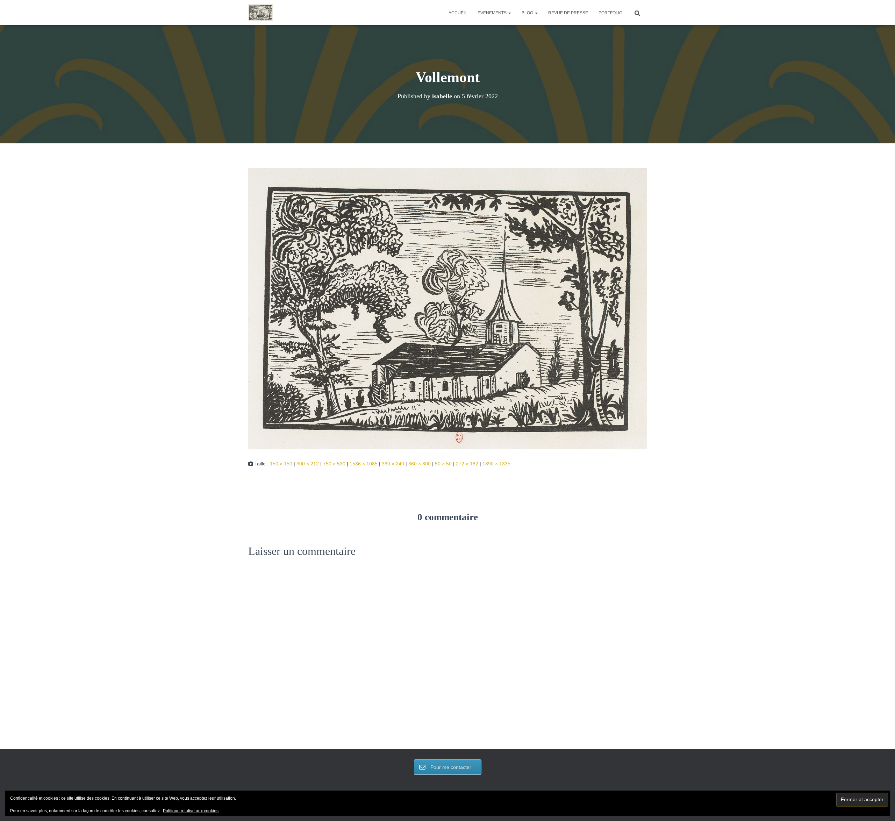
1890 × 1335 (496, 463)
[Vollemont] (447, 308)
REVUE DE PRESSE (568, 12)
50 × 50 (443, 463)
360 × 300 (419, 463)
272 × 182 (467, 463)
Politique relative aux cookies (191, 810)
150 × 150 (281, 463)
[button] (509, 12)
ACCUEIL (458, 12)
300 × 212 (307, 463)
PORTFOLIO (610, 12)
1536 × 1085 (364, 463)
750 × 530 (334, 463)
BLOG (528, 12)
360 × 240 (393, 463)
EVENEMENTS (493, 12)
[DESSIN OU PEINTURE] (260, 12)
